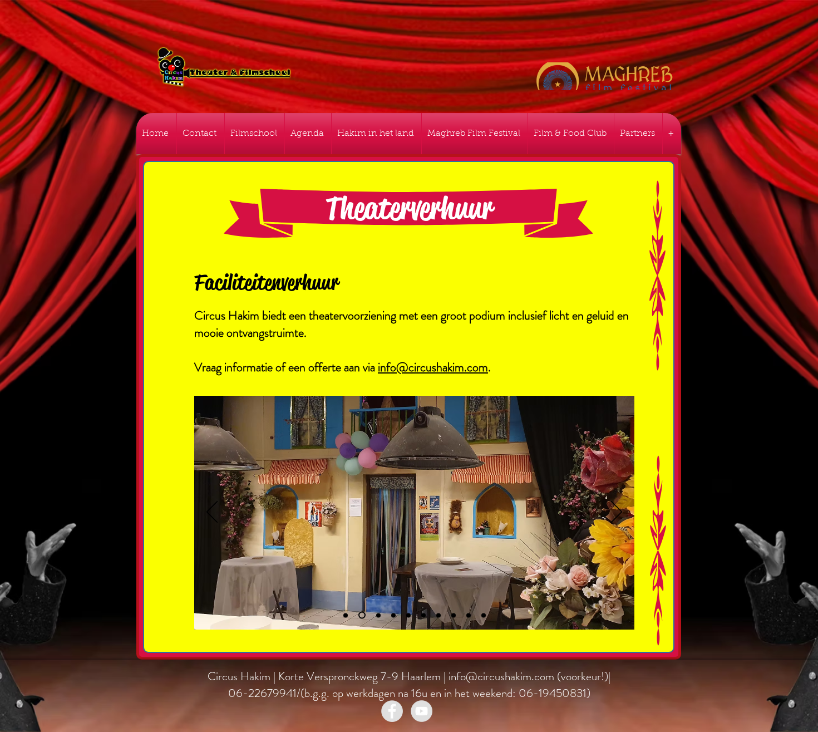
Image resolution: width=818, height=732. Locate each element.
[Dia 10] (483, 615)
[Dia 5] (408, 615)
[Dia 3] (393, 615)
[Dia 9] (468, 615)
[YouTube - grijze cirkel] (421, 711)
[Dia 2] (377, 615)
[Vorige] (212, 512)
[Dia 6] (423, 615)
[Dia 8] (453, 615)
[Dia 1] (345, 615)
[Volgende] (616, 512)
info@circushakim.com (433, 367)
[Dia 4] (360, 615)
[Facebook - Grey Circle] (392, 711)
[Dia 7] (438, 615)
